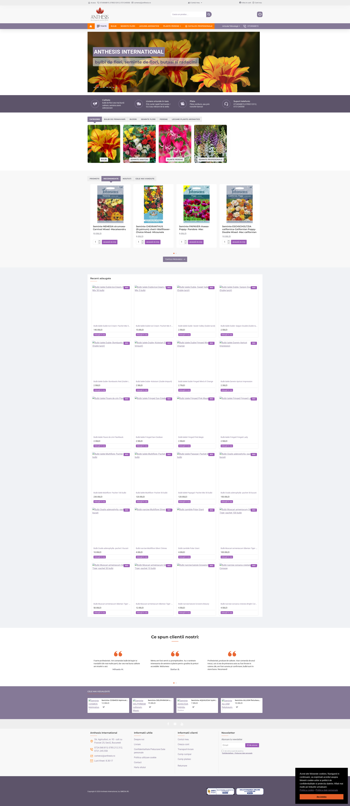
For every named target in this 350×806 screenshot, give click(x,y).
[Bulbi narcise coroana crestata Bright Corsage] (239, 582)
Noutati (127, 179)
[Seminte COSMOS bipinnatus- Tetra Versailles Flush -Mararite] (94, 704)
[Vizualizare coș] (259, 14)
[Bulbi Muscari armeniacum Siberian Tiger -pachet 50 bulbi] (111, 582)
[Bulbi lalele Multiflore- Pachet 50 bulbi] (154, 471)
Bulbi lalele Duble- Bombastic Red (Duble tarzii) (112, 381)
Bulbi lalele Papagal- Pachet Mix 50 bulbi (195, 493)
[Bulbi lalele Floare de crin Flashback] (111, 416)
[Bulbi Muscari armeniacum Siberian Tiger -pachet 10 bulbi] (154, 582)
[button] (109, 242)
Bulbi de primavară (114, 119)
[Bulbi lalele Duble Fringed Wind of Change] (196, 360)
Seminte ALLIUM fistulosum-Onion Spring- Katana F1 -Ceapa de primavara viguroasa (248, 700)
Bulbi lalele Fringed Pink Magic (191, 437)
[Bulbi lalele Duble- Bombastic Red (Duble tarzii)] (111, 360)
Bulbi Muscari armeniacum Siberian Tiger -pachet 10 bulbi (154, 604)
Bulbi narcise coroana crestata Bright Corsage (239, 604)
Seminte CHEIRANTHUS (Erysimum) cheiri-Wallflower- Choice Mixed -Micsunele (153, 229)
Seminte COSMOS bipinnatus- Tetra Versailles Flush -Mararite (115, 700)
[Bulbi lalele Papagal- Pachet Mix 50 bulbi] (196, 471)
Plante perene (175, 159)
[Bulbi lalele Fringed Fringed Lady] (239, 416)
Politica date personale (327, 790)
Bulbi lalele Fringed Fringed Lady (234, 437)
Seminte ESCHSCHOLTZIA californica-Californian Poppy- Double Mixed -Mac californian (239, 229)
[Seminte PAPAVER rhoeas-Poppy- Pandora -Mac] (196, 204)
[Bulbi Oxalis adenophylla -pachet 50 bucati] (239, 471)
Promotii (94, 179)
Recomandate (111, 179)
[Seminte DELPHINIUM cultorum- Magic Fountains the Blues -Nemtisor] (139, 705)
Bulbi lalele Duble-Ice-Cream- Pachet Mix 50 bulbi (112, 326)
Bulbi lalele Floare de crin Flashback (108, 437)
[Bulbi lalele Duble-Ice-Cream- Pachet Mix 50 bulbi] (111, 305)
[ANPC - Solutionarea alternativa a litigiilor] (220, 791)
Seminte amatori (139, 159)
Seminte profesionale (210, 159)
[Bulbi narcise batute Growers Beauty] (196, 582)
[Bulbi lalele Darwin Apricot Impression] (239, 360)
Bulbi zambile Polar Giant (188, 548)
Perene (164, 119)
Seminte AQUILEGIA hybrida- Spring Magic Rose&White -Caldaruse (204, 700)
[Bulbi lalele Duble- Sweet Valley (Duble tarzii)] (196, 305)
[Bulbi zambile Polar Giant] (196, 527)
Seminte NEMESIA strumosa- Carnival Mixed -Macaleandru (109, 228)
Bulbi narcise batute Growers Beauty (193, 604)
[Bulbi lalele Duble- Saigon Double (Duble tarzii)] (239, 305)
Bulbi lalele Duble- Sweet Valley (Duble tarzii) (196, 326)
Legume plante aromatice (186, 119)
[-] (99, 243)
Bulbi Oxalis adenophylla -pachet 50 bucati (238, 493)
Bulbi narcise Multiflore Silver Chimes (151, 548)
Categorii (95, 119)
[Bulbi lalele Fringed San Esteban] (154, 416)
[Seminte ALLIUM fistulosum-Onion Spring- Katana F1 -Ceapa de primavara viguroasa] (227, 704)
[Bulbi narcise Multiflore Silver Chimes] (154, 527)
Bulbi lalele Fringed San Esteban (149, 437)
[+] (99, 241)
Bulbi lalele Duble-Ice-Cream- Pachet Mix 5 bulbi (154, 326)
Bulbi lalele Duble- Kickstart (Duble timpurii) (154, 381)
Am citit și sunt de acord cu (237, 752)
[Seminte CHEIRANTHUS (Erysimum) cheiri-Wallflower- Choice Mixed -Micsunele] (153, 204)
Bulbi (104, 159)
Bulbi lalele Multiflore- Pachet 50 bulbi (151, 493)
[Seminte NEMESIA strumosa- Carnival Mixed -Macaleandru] (110, 204)
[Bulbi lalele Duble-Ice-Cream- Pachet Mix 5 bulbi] (154, 305)
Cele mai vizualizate (99, 691)
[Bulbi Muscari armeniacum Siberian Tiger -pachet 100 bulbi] (239, 527)
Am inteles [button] (321, 797)
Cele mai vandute (144, 179)
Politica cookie (307, 790)
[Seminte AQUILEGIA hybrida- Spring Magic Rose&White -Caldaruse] (183, 705)
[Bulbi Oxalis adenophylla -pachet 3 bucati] (111, 527)
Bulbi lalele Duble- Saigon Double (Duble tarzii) (239, 326)
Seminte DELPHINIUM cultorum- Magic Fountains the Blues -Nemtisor (160, 700)
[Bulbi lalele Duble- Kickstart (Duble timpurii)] (154, 360)
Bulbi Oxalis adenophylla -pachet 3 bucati (111, 548)
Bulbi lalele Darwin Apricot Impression (236, 381)
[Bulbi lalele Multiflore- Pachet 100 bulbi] (111, 471)
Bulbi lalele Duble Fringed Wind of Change (195, 381)
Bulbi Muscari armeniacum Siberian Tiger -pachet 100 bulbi (239, 548)
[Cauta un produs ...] (209, 14)
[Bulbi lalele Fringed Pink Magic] (196, 416)
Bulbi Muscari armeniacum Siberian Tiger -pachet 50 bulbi (112, 604)
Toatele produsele (173, 259)
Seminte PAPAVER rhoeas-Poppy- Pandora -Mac (194, 228)
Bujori (133, 119)
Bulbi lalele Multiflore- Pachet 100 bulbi (110, 493)
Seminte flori (148, 119)
